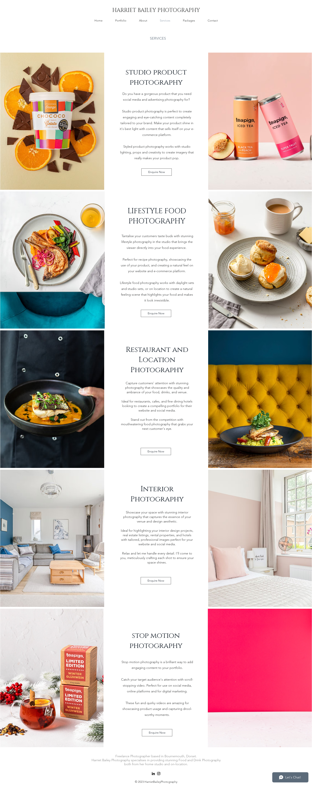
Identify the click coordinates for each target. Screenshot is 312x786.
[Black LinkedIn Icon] (153, 773)
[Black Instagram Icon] (159, 773)
